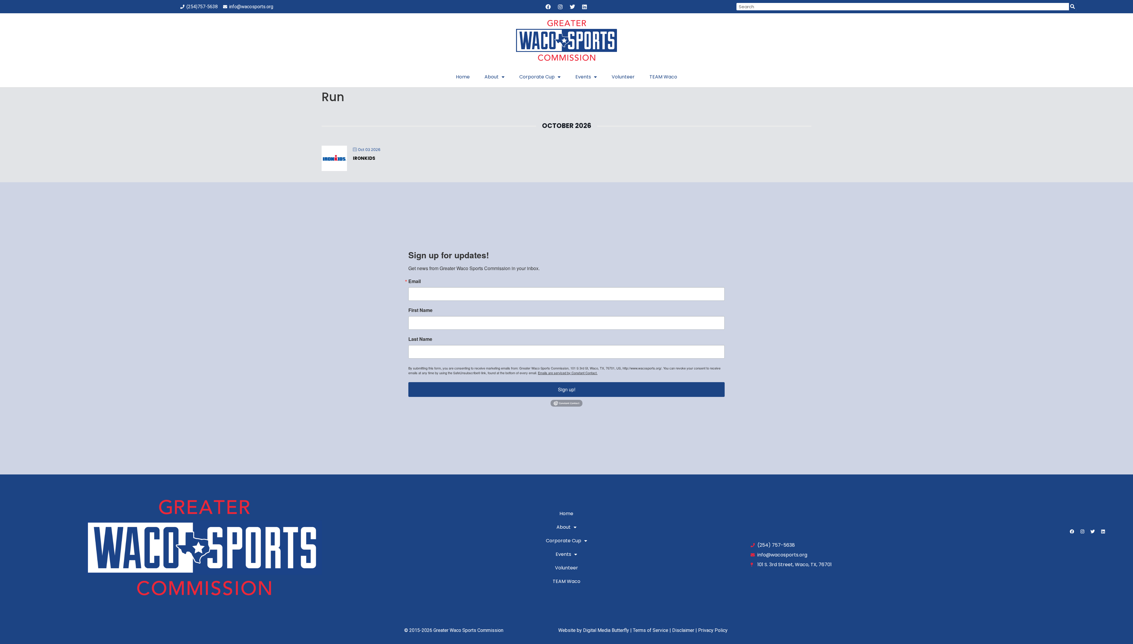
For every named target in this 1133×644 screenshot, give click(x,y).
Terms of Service (650, 630)
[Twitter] (572, 6)
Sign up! (566, 389)
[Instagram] (560, 6)
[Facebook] (548, 6)
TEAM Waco (663, 76)
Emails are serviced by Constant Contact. (567, 372)
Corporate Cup (537, 76)
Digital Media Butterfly (606, 630)
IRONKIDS (364, 158)
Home (463, 76)
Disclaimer (683, 630)
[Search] (1072, 6)
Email (414, 281)
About (491, 76)
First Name (420, 310)
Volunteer (623, 76)
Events (583, 76)
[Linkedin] (584, 6)
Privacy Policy (713, 630)
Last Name (420, 339)
